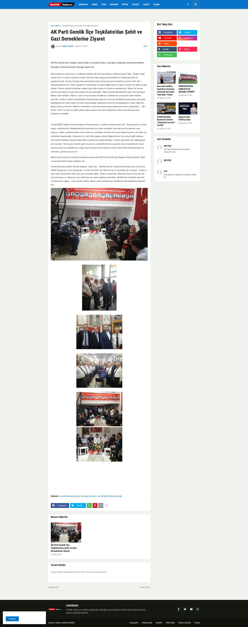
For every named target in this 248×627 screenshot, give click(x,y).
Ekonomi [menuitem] (114, 4)
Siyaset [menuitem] (135, 4)
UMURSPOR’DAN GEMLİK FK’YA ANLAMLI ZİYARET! (187, 89)
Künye (197, 623)
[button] (188, 4)
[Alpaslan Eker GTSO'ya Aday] (188, 108)
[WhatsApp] (89, 505)
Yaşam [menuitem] (156, 4)
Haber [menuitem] (94, 4)
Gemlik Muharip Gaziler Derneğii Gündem (80, 26)
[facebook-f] (178, 609)
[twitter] (185, 609)
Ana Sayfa (55, 26)
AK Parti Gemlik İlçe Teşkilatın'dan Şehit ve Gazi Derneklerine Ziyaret (63, 548)
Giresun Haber (54, 623)
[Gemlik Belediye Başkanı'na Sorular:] (166, 108)
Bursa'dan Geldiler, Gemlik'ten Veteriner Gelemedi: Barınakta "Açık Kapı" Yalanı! (166, 90)
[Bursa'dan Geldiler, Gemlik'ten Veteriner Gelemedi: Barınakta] (166, 78)
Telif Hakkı (170, 623)
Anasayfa (134, 623)
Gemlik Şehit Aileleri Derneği (109, 496)
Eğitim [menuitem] (125, 4)
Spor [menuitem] (103, 4)
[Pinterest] (95, 505)
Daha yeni (53, 587)
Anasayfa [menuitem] (83, 4)
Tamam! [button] (12, 619)
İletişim (159, 623)
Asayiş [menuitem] (146, 4)
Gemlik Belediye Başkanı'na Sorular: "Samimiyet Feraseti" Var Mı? (166, 121)
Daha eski (145, 587)
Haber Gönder (184, 623)
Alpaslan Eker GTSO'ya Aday (184, 118)
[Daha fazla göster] (106, 505)
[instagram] (197, 609)
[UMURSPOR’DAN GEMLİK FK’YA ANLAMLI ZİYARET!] (188, 78)
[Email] (100, 505)
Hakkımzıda (147, 623)
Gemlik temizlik (67, 623)
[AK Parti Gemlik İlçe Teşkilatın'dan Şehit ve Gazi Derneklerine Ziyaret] (66, 532)
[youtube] (191, 609)
